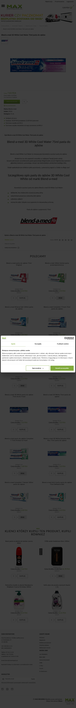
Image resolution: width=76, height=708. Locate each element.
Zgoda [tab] (13, 344)
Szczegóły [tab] (38, 344)
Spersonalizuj (36, 368)
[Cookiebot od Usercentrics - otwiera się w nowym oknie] (66, 338)
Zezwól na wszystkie (62, 368)
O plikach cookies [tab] (63, 344)
